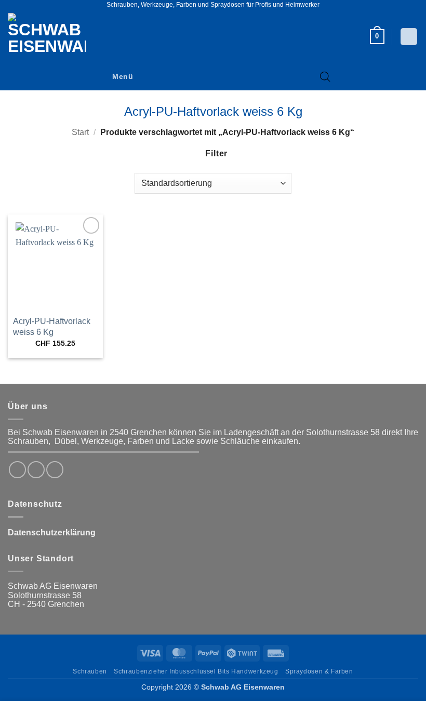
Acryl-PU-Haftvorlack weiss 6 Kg (51, 326)
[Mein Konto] (409, 36)
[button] (377, 36)
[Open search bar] (325, 77)
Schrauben (90, 671)
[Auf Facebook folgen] (17, 469)
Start (80, 132)
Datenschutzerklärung (52, 532)
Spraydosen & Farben (319, 671)
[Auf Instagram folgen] (36, 469)
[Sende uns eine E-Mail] (54, 469)
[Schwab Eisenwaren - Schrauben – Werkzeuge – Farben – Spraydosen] (51, 36)
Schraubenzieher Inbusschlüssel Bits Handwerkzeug (196, 671)
